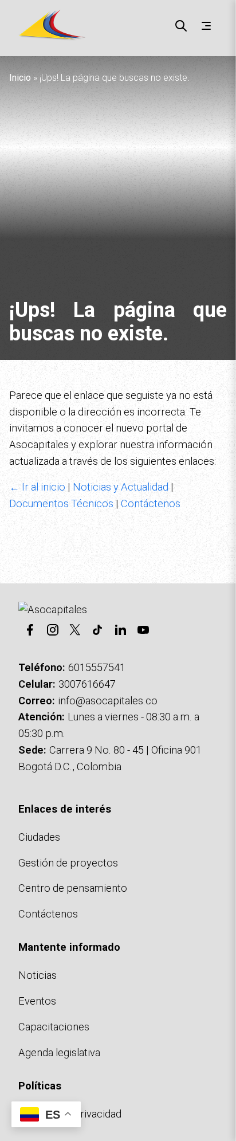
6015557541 (96, 667)
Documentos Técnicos (61, 503)
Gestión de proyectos (68, 863)
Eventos (37, 1001)
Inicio (20, 77)
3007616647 (87, 684)
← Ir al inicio (37, 487)
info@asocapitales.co (108, 701)
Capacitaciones (53, 1027)
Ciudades (39, 837)
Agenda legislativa (59, 1052)
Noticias (37, 975)
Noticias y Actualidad (120, 487)
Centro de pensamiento (72, 888)
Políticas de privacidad (69, 1114)
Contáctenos (150, 503)
